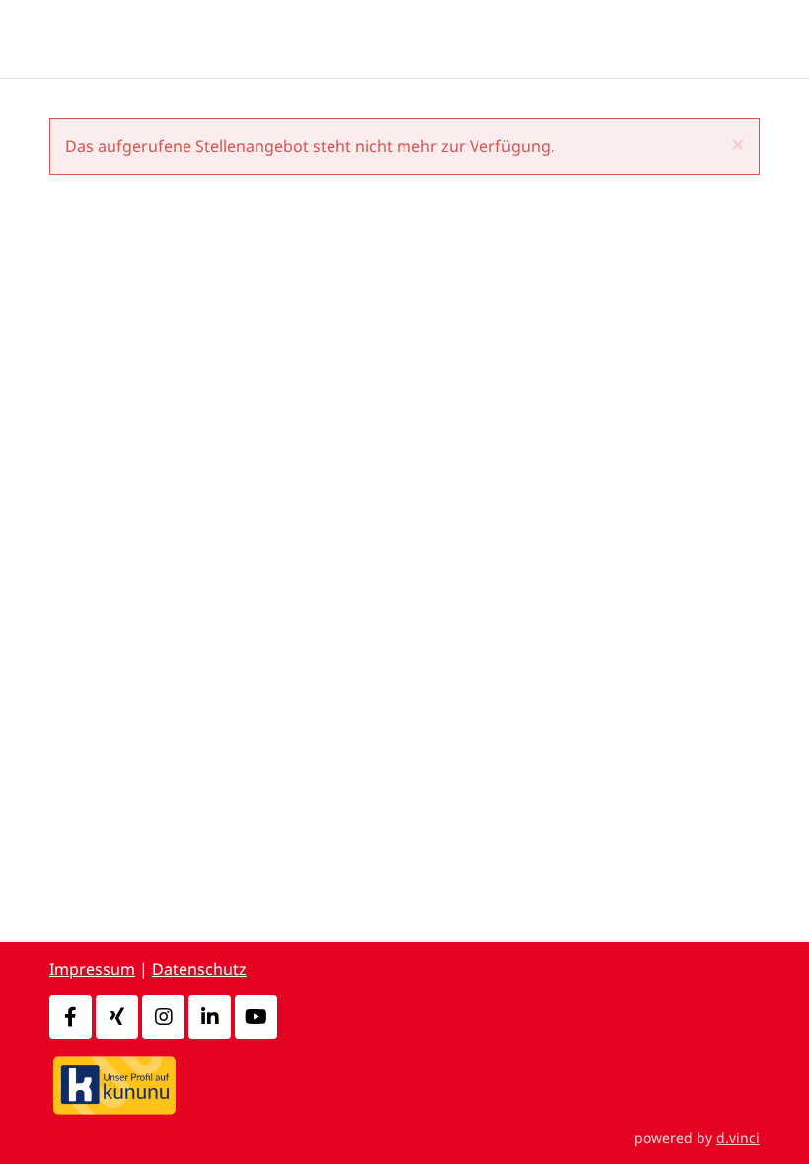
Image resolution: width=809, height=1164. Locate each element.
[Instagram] (163, 1017)
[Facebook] (70, 1017)
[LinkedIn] (209, 1017)
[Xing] (117, 1017)
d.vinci (738, 1137)
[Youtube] (256, 1017)
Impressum (92, 969)
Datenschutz (199, 969)
